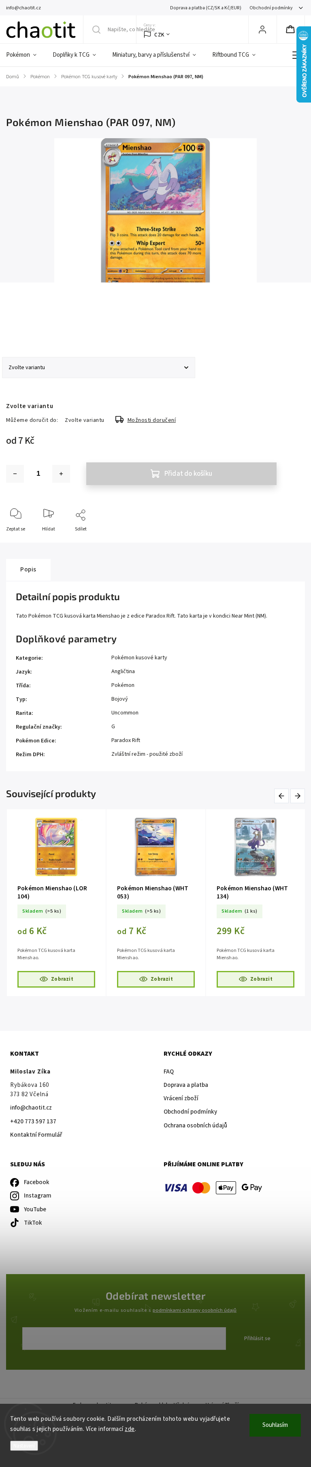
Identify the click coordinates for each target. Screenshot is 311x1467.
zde (130, 1429)
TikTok (33, 1223)
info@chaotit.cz (31, 1107)
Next (298, 796)
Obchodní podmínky (270, 7)
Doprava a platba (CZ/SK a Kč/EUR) (205, 7)
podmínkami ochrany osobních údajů (194, 1310)
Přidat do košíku (188, 474)
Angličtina (123, 671)
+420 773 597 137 (33, 1121)
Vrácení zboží (181, 1098)
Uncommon (124, 713)
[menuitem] (25, 55)
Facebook (36, 1182)
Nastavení (24, 1446)
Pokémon (122, 685)
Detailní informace (26, 324)
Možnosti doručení (152, 420)
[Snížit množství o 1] (15, 474)
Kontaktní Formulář (36, 1135)
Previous (283, 796)
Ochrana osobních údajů (195, 1125)
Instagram (37, 1195)
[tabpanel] (56, 903)
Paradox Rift (125, 740)
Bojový (119, 699)
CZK (159, 34)
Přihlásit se (257, 1338)
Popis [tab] (28, 569)
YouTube (35, 1209)
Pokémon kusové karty (139, 658)
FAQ (169, 1071)
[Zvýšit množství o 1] (61, 474)
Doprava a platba (186, 1085)
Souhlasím (275, 1425)
